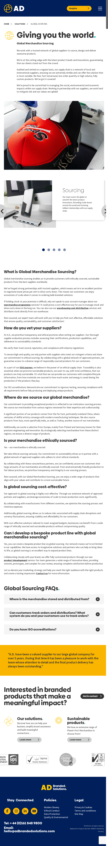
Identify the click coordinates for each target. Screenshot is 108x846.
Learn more (25, 739)
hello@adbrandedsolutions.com (29, 831)
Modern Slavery (51, 807)
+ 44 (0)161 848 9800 (26, 823)
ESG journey (26, 367)
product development (15, 560)
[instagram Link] (16, 811)
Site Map (79, 814)
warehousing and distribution (73, 308)
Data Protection (52, 814)
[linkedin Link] (25, 811)
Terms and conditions (85, 810)
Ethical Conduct (52, 810)
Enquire (73, 8)
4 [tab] (59, 249)
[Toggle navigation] (100, 8)
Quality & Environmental (56, 817)
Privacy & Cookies (83, 807)
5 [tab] (64, 249)
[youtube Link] (34, 811)
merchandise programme (17, 304)
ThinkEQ (101, 831)
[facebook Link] (7, 811)
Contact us (42, 573)
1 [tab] (43, 249)
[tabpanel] (54, 204)
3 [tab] (54, 249)
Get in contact (90, 696)
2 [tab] (48, 249)
